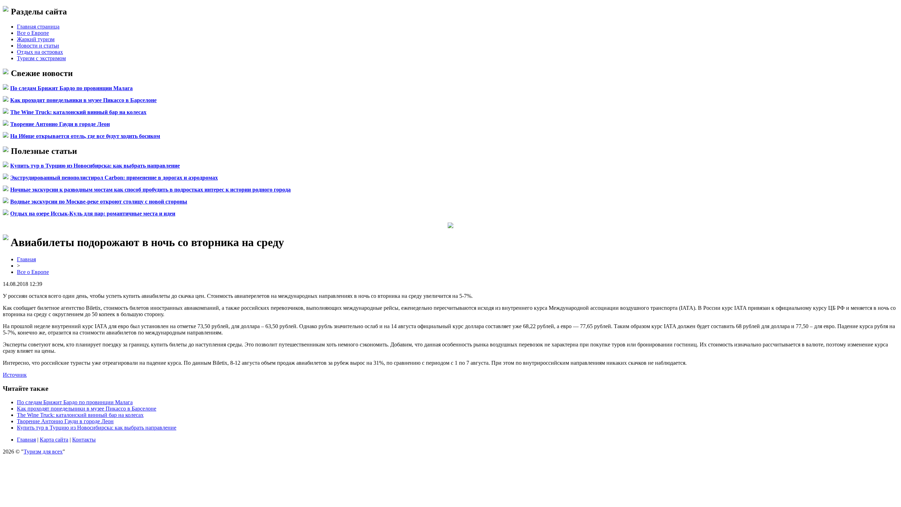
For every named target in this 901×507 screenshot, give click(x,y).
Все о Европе (33, 33)
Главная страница (38, 27)
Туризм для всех (43, 452)
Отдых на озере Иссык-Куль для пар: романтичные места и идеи (92, 214)
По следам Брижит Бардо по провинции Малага (71, 88)
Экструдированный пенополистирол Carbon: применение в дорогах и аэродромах (114, 178)
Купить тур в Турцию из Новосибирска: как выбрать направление (95, 166)
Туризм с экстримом (41, 58)
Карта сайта (54, 440)
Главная (26, 259)
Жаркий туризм (36, 39)
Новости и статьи (38, 46)
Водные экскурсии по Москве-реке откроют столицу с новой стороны (98, 202)
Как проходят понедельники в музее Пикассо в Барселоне (83, 100)
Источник (15, 375)
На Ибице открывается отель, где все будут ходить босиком (85, 136)
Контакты (84, 440)
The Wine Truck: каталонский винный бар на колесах (78, 112)
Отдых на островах (40, 52)
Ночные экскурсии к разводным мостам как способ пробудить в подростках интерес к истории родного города (150, 190)
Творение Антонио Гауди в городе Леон (60, 124)
